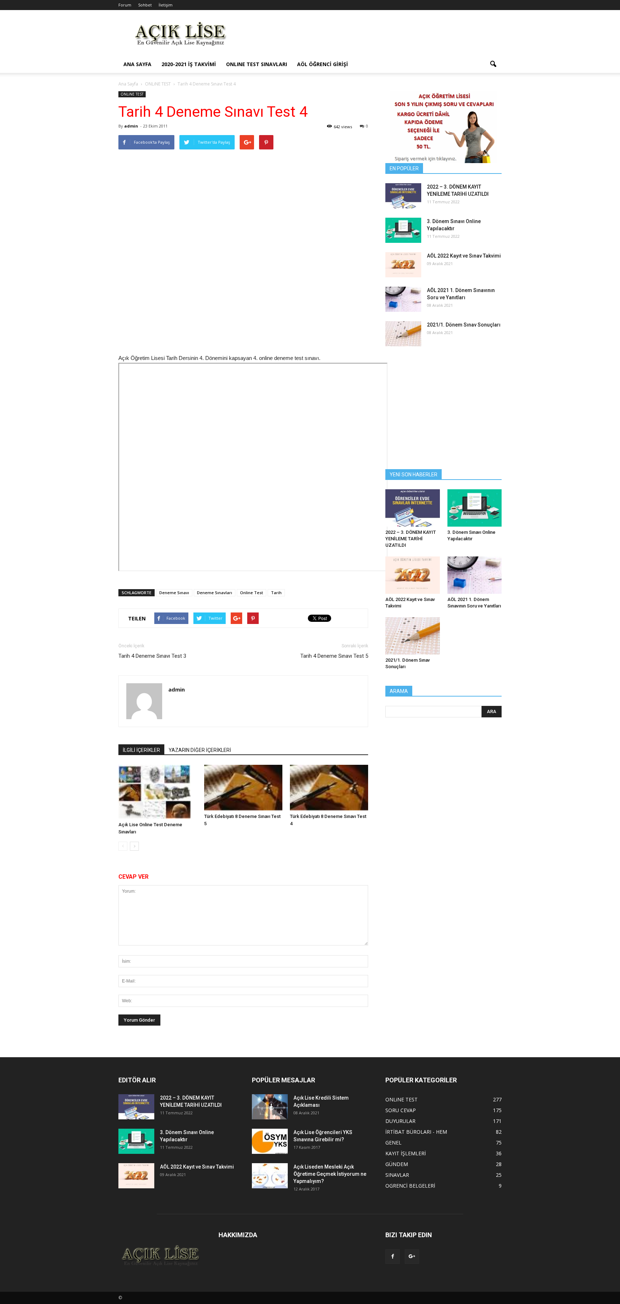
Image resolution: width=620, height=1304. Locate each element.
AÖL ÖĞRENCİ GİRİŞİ (322, 64)
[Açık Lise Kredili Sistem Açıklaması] (270, 1106)
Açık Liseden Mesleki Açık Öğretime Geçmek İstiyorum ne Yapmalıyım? (329, 1174)
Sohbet (145, 5)
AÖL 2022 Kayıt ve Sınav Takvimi (464, 256)
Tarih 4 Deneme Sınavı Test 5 (334, 656)
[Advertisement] (371, 36)
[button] (493, 64)
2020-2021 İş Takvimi (188, 64)
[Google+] (412, 1256)
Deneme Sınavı (174, 592)
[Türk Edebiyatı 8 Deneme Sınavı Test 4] (329, 787)
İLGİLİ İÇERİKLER (141, 750)
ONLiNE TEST (132, 94)
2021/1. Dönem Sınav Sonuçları (464, 325)
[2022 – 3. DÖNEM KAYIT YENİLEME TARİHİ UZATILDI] (403, 195)
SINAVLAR (397, 1174)
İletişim (166, 5)
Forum (124, 5)
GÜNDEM (396, 1164)
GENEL (393, 1142)
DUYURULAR (400, 1121)
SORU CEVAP (400, 1110)
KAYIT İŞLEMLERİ (405, 1153)
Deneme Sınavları (214, 592)
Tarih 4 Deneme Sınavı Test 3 (152, 656)
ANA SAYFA (137, 64)
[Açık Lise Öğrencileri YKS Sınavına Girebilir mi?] (270, 1141)
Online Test (251, 592)
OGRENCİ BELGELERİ (410, 1185)
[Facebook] (392, 1256)
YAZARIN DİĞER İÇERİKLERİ (200, 750)
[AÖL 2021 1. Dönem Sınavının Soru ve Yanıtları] (403, 299)
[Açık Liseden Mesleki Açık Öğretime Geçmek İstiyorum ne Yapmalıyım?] (270, 1175)
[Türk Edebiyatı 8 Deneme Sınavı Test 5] (243, 787)
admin (131, 126)
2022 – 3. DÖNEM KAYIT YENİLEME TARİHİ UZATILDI (410, 539)
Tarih (276, 592)
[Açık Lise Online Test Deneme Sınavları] (157, 792)
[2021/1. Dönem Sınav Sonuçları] (403, 333)
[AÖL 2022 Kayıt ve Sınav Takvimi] (403, 264)
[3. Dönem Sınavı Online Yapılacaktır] (403, 230)
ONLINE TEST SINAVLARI (256, 64)
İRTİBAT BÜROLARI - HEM (416, 1131)
